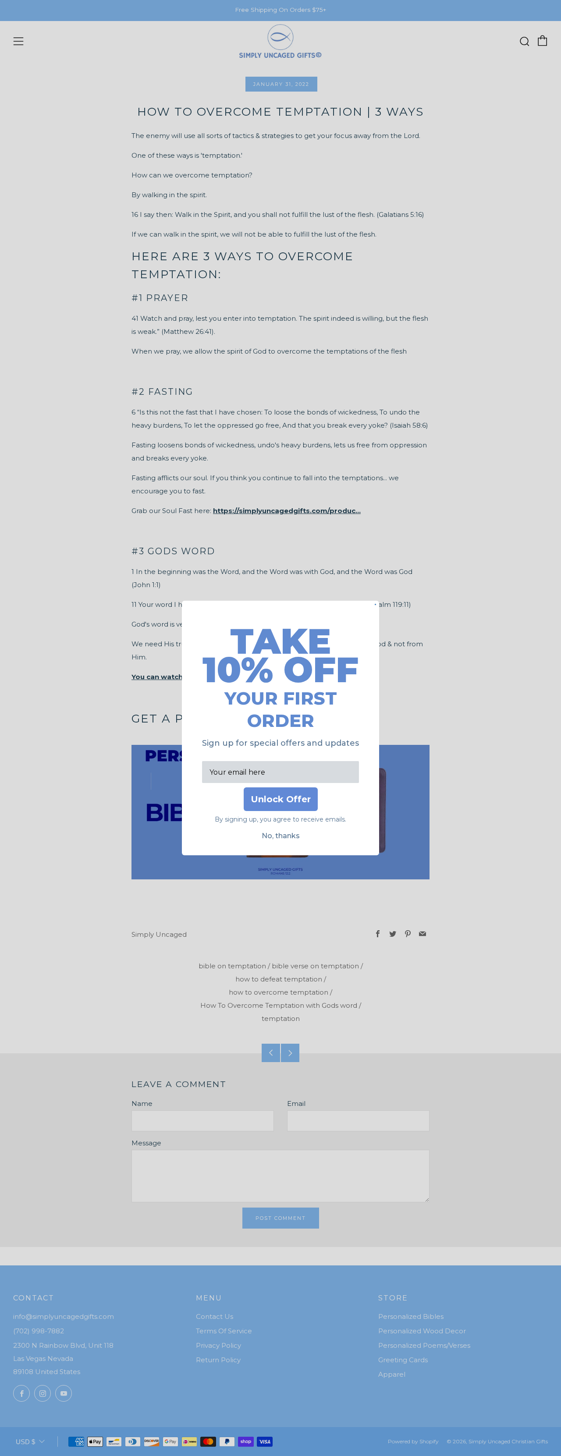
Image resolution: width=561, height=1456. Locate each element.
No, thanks (281, 836)
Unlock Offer (281, 799)
